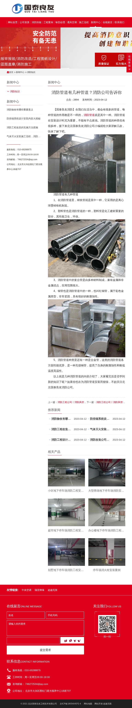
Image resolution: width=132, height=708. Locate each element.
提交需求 (45, 649)
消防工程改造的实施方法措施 (22, 127)
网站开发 (99, 704)
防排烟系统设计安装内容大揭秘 (23, 118)
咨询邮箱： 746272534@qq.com (22, 159)
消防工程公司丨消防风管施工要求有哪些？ (80, 402)
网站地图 (88, 704)
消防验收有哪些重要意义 (20, 109)
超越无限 (107, 704)
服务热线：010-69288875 (27, 670)
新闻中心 (20, 72)
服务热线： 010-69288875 (19, 149)
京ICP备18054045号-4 (70, 704)
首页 (11, 72)
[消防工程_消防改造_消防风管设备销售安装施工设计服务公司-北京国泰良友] (32, 8)
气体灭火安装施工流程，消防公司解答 (25, 136)
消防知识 (31, 72)
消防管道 (89, 115)
